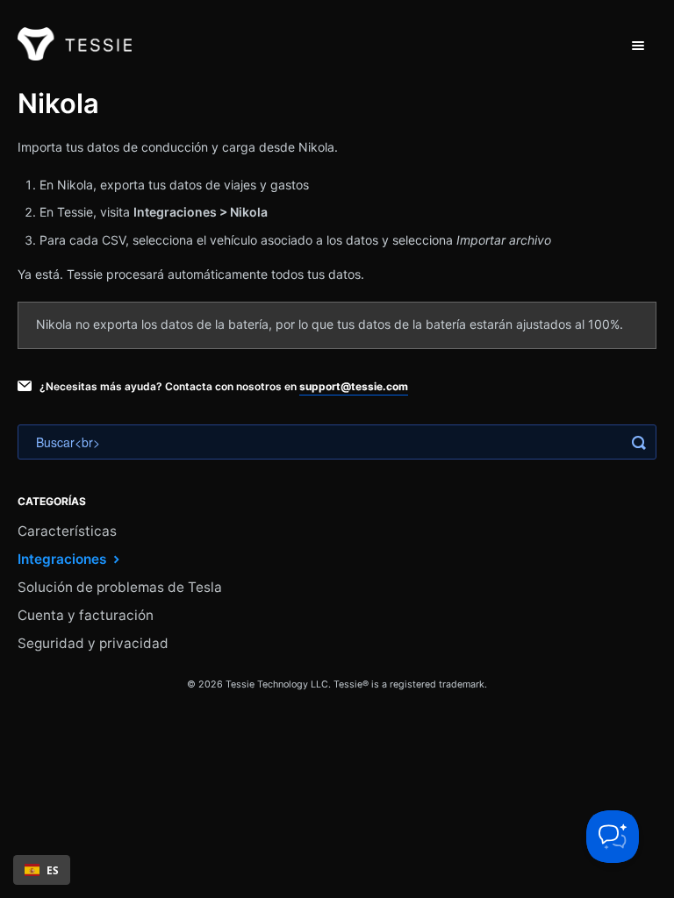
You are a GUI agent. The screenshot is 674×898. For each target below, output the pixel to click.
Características (67, 531)
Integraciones (64, 559)
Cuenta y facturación (86, 615)
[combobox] (41, 870)
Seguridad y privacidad (93, 643)
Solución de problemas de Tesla (120, 587)
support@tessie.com (353, 386)
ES (53, 870)
